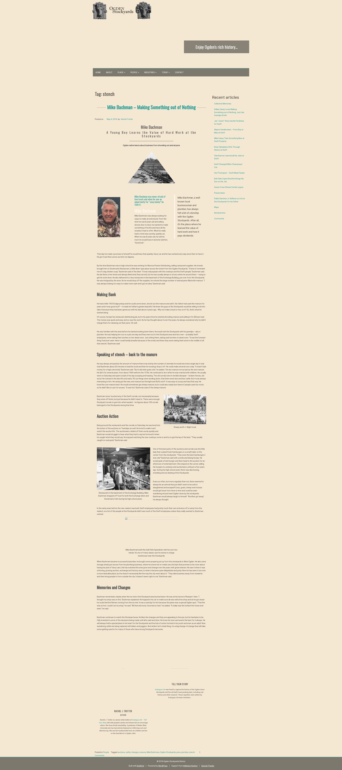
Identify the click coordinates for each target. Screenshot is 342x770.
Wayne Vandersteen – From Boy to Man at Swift (228, 131)
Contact (179, 72)
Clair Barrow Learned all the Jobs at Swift (229, 157)
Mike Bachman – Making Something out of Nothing (151, 106)
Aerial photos (219, 213)
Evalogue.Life (160, 689)
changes (135, 752)
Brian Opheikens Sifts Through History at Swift (227, 148)
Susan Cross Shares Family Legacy (228, 187)
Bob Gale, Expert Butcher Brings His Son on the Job (229, 180)
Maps (216, 207)
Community (219, 219)
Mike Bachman (153, 752)
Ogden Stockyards (168, 752)
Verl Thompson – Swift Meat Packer (229, 173)
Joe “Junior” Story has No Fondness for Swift (229, 122)
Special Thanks (207, 766)
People (134, 72)
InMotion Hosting (190, 766)
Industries (149, 72)
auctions (121, 752)
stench (192, 752)
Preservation (219, 193)
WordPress (163, 766)
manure (142, 752)
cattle (128, 752)
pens (178, 752)
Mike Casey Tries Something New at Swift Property (229, 139)
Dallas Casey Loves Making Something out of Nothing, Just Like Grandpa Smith (229, 112)
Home (98, 72)
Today (165, 72)
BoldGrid (140, 766)
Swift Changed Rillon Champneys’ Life (228, 165)
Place (121, 72)
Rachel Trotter (127, 119)
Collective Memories (222, 104)
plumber (184, 752)
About (109, 72)
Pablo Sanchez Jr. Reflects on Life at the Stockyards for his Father (229, 200)
